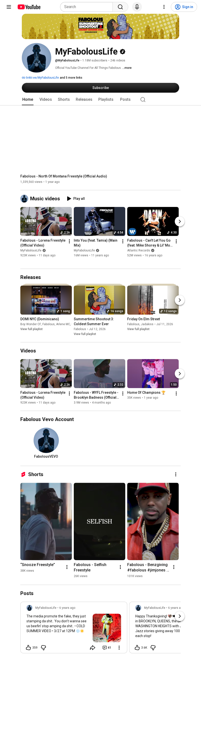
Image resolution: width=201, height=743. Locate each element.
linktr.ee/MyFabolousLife (42, 77)
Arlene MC (63, 324)
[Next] (180, 222)
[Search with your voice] (137, 7)
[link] (73, 629)
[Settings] (164, 7)
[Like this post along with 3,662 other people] (137, 648)
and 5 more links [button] (71, 77)
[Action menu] (119, 648)
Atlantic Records (138, 250)
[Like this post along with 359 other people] (28, 648)
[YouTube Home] (29, 7)
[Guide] (9, 7)
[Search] (120, 7)
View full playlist (31, 329)
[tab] (28, 99)
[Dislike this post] (43, 648)
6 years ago (67, 608)
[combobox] (88, 7)
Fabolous (48, 324)
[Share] (93, 648)
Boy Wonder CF (30, 324)
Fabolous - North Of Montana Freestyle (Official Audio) (63, 176)
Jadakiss (147, 324)
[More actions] (69, 242)
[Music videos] (25, 199)
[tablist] (100, 99)
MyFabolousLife (30, 250)
